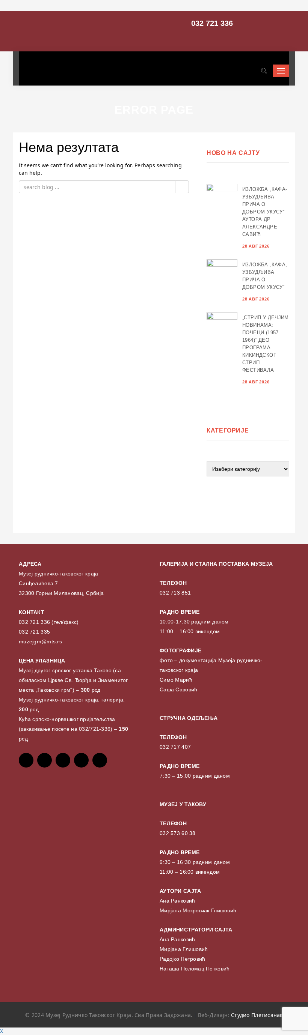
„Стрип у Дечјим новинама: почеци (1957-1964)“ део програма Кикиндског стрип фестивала (265, 344)
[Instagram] (81, 760)
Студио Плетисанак (257, 1014)
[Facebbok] (26, 760)
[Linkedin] (99, 760)
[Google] (63, 760)
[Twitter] (44, 760)
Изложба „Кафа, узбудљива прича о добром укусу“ (264, 276)
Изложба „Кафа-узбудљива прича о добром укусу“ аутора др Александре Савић (264, 211)
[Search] (264, 71)
